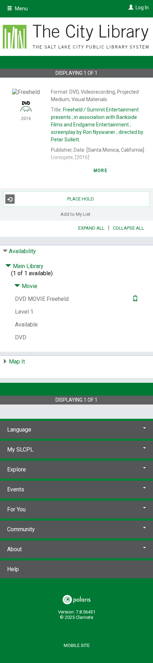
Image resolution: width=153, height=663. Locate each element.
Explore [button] (16, 469)
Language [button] (19, 429)
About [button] (14, 549)
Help (13, 569)
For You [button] (16, 509)
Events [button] (15, 489)
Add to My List (75, 213)
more (100, 170)
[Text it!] (134, 299)
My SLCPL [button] (20, 449)
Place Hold (80, 199)
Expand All (91, 228)
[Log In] (130, 7)
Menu (21, 8)
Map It (17, 361)
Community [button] (21, 529)
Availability (22, 251)
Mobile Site (77, 645)
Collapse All (128, 228)
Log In (142, 7)
